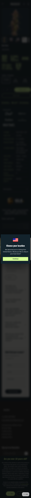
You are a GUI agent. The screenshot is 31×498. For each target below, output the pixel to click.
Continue (15, 259)
